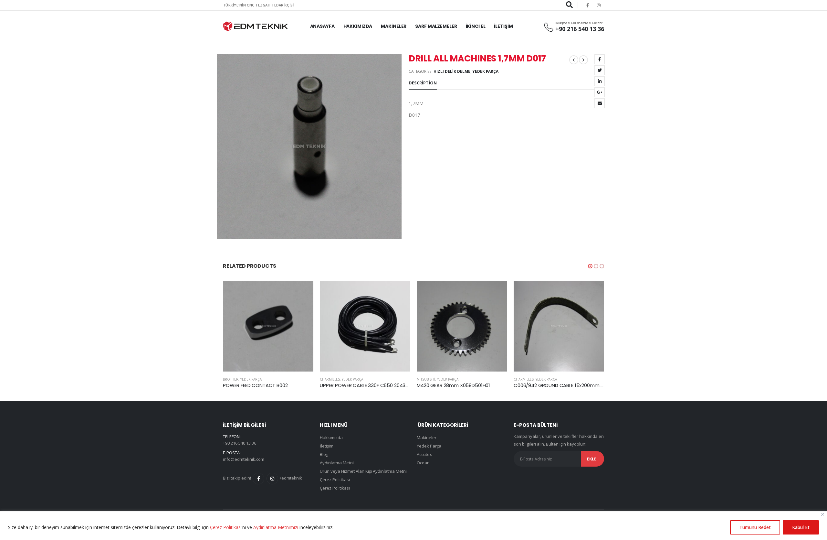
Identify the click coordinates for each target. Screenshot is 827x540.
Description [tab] (423, 83)
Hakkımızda (357, 26)
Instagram (272, 478)
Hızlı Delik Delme (452, 71)
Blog (324, 454)
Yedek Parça (485, 71)
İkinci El (476, 26)
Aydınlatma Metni (337, 463)
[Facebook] (587, 5)
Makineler (393, 26)
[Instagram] (599, 5)
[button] (590, 266)
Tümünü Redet (755, 527)
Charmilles (233, 379)
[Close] (822, 514)
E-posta (599, 103)
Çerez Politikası (226, 527)
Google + (599, 92)
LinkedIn (599, 81)
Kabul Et (801, 527)
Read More (303, 291)
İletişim (503, 26)
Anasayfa (322, 26)
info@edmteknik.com (243, 459)
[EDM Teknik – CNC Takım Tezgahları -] (255, 26)
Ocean (423, 463)
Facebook (599, 59)
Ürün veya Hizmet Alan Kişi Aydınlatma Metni (363, 471)
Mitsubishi (329, 379)
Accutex (424, 454)
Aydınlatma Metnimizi (275, 527)
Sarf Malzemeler (436, 26)
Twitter (599, 70)
